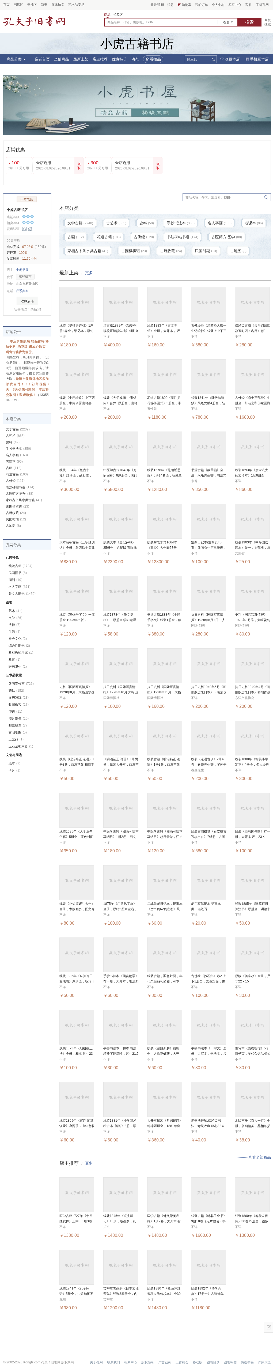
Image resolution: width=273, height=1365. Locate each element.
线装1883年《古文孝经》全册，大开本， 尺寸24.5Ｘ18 (163, 331)
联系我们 (113, 1362)
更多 (89, 273)
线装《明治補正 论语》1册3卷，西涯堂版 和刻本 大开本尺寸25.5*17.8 (76, 764)
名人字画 (17, 455)
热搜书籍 (247, 1362)
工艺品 (16, 739)
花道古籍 (17, 474)
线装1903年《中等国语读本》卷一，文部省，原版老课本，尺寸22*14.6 (252, 547)
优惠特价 (119, 59)
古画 (13, 468)
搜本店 (192, 60)
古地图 (13, 526)
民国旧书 (18, 573)
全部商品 (61, 59)
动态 (135, 59)
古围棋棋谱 (17, 506)
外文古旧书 (22, 594)
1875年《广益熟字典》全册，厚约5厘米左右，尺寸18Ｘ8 (120, 909)
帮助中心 (130, 1362)
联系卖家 (22, 291)
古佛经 (15, 481)
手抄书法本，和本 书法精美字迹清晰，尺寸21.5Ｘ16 (121, 1053)
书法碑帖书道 (20, 487)
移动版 (197, 1362)
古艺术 (15, 436)
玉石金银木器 (21, 746)
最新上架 (80, 59)
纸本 (14, 763)
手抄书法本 (18, 449)
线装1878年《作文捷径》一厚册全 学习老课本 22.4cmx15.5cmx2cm (120, 620)
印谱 (15, 711)
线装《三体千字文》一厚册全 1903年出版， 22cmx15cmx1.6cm (77, 620)
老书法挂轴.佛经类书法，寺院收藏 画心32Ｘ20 (208, 1126)
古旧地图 (18, 732)
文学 (15, 618)
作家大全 (264, 1362)
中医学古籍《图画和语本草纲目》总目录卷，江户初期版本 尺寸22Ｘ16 (165, 837)
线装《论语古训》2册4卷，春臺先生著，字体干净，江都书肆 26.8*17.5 (208, 764)
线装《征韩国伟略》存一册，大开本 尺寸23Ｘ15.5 (252, 837)
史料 (13, 442)
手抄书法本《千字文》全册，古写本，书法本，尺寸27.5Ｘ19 (208, 1053)
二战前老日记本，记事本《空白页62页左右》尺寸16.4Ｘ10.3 (165, 909)
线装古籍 (20, 566)
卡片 (14, 770)
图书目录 (213, 1362)
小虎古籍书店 (17, 210)
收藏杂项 (19, 704)
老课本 (14, 461)
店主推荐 (100, 59)
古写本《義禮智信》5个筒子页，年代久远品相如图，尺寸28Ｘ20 (252, 1053)
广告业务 (164, 1362)
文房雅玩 (19, 697)
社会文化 (18, 639)
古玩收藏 (16, 513)
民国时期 (16, 519)
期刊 (15, 580)
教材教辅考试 (21, 653)
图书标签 (230, 1362)
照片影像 (19, 718)
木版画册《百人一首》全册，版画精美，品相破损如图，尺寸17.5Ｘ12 (252, 1126)
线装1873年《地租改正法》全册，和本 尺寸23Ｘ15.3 (76, 1053)
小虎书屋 (22, 270)
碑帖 (16, 691)
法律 (14, 625)
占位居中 (34, 21)
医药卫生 (18, 666)
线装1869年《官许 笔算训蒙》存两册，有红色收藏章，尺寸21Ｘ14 (77, 1126)
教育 (14, 659)
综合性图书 (19, 646)
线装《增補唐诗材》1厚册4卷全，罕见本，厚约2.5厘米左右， (76, 331)
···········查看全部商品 (254, 1157)
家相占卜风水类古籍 (24, 500)
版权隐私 (147, 1362)
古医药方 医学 (19, 494)
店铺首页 (42, 59)
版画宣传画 (21, 684)
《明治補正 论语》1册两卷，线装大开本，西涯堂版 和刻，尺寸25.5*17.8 (121, 764)
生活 (14, 632)
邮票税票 (18, 725)
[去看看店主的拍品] (27, 310)
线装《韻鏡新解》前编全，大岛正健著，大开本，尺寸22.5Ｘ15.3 (163, 1053)
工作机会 (182, 1362)
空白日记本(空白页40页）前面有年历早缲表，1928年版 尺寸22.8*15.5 (208, 547)
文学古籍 (18, 429)
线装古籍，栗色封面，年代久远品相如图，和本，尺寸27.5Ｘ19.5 (165, 981)
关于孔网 (96, 1362)
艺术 (15, 611)
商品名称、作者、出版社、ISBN (130, 22)
